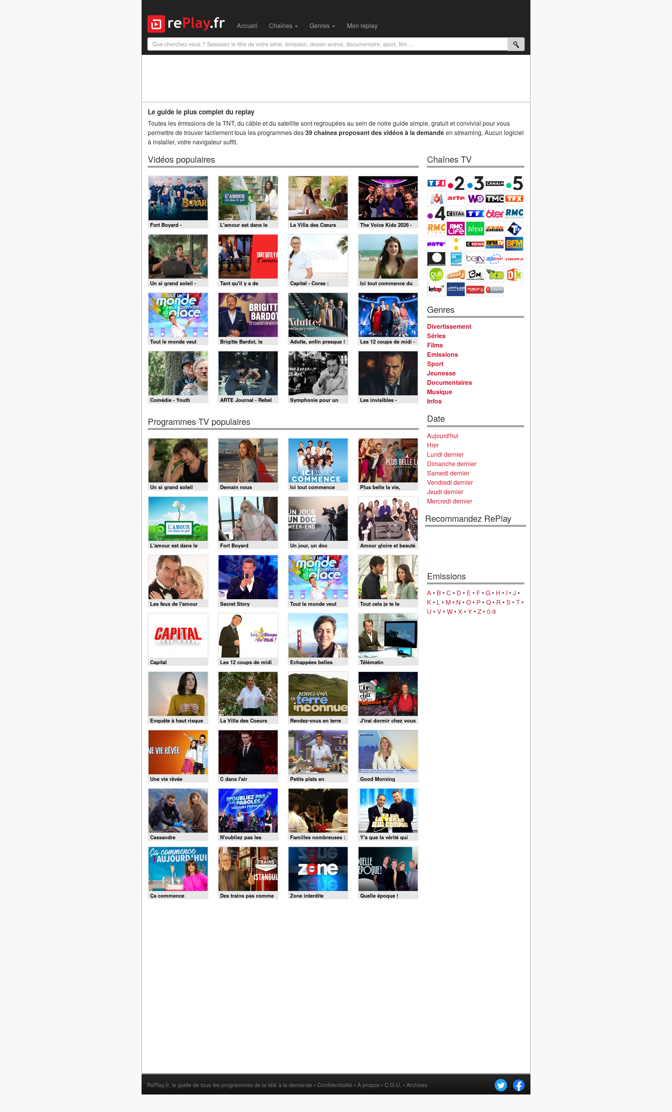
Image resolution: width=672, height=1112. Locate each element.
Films (435, 344)
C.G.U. (393, 1085)
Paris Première (494, 228)
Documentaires (449, 382)
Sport (435, 363)
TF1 (436, 183)
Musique (439, 391)
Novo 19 (436, 244)
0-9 (491, 611)
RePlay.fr (158, 1085)
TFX (514, 198)
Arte (455, 198)
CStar (455, 213)
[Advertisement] (336, 78)
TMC (494, 198)
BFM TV (494, 244)
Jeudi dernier (445, 491)
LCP (455, 289)
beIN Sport (475, 259)
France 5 (514, 183)
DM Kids (514, 274)
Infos (434, 400)
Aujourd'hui (442, 435)
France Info (455, 244)
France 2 (455, 183)
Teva (475, 228)
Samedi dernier (448, 472)
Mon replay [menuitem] (362, 25)
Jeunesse (441, 372)
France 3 (475, 183)
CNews (475, 244)
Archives (416, 1085)
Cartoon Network (475, 274)
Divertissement (449, 326)
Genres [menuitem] (320, 25)
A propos (368, 1085)
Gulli (436, 274)
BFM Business (514, 244)
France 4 (436, 213)
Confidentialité (334, 1085)
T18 (514, 228)
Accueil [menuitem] (247, 25)
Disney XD (494, 274)
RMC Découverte (514, 213)
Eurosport (494, 259)
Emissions (442, 354)
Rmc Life (455, 228)
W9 (475, 198)
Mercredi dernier (449, 500)
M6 (436, 198)
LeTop (436, 289)
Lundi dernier (445, 454)
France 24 (455, 259)
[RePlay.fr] (189, 23)
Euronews (436, 259)
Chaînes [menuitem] (281, 25)
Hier (433, 444)
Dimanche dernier (451, 463)
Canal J (455, 274)
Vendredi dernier (450, 482)
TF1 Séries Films (475, 213)
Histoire (494, 289)
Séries (436, 335)
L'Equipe (514, 259)
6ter (494, 213)
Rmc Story (436, 228)
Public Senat (475, 289)
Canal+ (494, 183)
